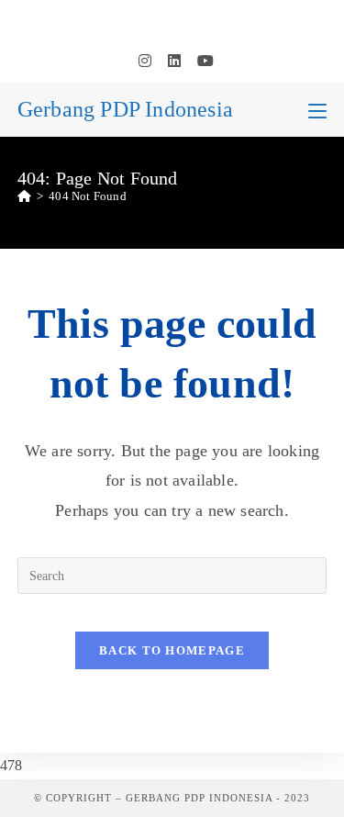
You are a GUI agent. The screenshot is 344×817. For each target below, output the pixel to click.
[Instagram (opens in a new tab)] (145, 61)
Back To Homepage (172, 650)
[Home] (24, 196)
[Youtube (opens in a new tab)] (201, 61)
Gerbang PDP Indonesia (125, 109)
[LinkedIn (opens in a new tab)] (174, 61)
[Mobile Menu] (317, 109)
